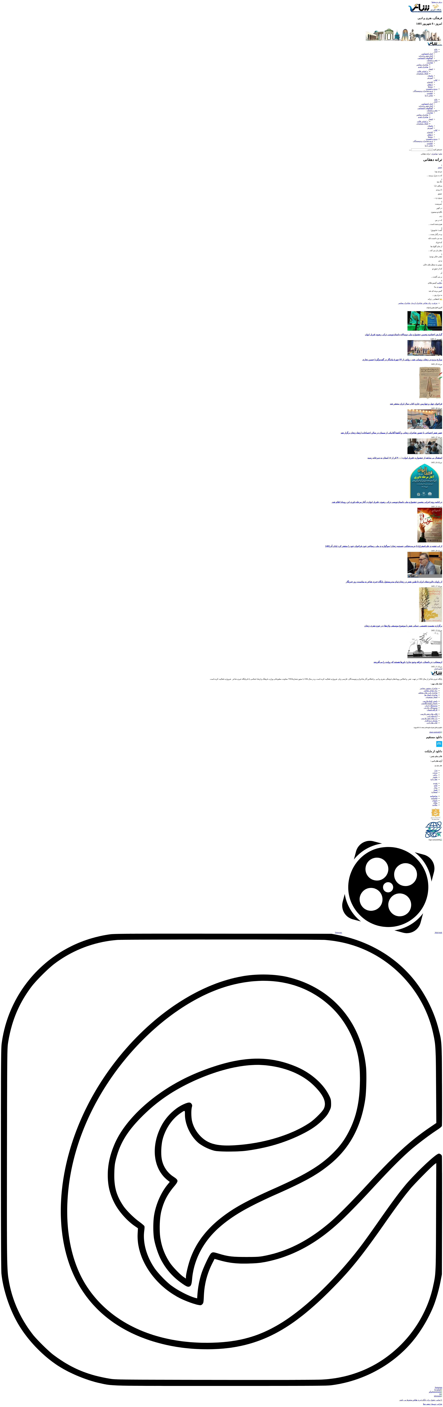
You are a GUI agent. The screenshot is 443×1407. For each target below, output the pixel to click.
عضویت (430, 93)
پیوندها (430, 87)
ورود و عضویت (431, 89)
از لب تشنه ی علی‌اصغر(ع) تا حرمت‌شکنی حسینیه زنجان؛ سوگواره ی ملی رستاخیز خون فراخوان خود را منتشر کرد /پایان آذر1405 (383, 546)
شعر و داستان (432, 60)
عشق (440, 167)
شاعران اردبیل (416, 303)
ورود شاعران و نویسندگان (423, 91)
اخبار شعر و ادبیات (426, 56)
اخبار (435, 52)
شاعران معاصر (422, 65)
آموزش (430, 78)
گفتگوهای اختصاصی (425, 58)
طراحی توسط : (432, 1404)
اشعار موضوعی (422, 73)
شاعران (430, 62)
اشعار (430, 69)
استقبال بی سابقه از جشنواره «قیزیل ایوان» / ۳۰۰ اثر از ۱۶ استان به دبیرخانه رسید (405, 458)
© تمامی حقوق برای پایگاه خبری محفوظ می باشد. (420, 1400)
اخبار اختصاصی (427, 54)
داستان (430, 76)
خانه (435, 49)
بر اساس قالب (422, 71)
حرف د (434, 303)
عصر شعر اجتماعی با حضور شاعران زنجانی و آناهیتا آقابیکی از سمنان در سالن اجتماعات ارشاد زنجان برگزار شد (391, 433)
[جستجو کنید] (410, 150)
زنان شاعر (427, 303)
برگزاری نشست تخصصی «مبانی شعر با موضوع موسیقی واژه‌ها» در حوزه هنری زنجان (403, 626)
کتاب (435, 80)
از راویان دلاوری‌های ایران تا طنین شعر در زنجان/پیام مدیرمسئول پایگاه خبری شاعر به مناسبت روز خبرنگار (394, 581)
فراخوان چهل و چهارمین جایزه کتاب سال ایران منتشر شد (416, 404)
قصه (440, 287)
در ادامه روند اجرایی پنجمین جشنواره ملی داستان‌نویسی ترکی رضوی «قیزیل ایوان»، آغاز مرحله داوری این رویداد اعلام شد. (387, 502)
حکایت (439, 283)
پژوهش (430, 84)
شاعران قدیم (423, 67)
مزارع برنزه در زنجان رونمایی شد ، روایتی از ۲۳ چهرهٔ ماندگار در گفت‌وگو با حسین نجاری (402, 359)
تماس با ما (429, 95)
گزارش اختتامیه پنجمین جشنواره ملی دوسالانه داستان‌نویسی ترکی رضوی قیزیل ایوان (403, 334)
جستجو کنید (437, 150)
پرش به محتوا (437, 2)
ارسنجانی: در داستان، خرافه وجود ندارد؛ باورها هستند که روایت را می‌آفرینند (408, 662)
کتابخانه (430, 82)
